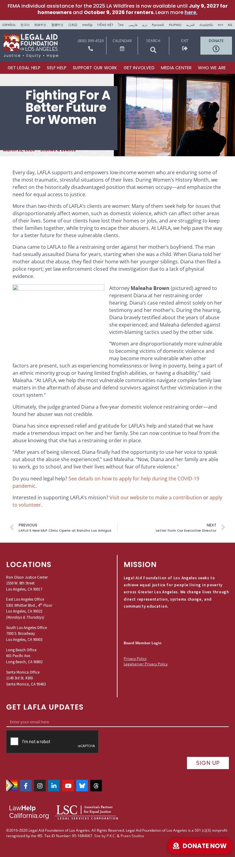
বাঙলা (220, 25)
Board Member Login (143, 642)
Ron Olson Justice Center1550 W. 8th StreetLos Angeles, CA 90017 (27, 583)
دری (144, 25)
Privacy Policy (135, 658)
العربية (190, 25)
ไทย (121, 25)
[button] (153, 50)
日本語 (72, 25)
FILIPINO (175, 25)
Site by (100, 835)
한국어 (25, 25)
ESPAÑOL (9, 25)
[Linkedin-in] (54, 785)
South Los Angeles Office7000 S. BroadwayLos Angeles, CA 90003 (26, 633)
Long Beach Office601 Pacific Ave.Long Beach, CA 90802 (24, 655)
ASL (230, 25)
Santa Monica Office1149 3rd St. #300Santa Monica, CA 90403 (26, 678)
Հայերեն (206, 25)
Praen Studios (132, 835)
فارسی (133, 25)
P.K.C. (111, 835)
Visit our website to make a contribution (156, 497)
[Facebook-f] (26, 785)
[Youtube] (68, 785)
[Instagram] (40, 785)
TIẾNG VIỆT (105, 25)
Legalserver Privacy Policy (146, 664)
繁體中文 (57, 25)
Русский (158, 25)
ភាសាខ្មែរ (87, 25)
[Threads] (96, 785)
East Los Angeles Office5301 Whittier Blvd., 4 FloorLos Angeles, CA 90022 (29, 605)
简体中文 (40, 25)
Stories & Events (58, 150)
